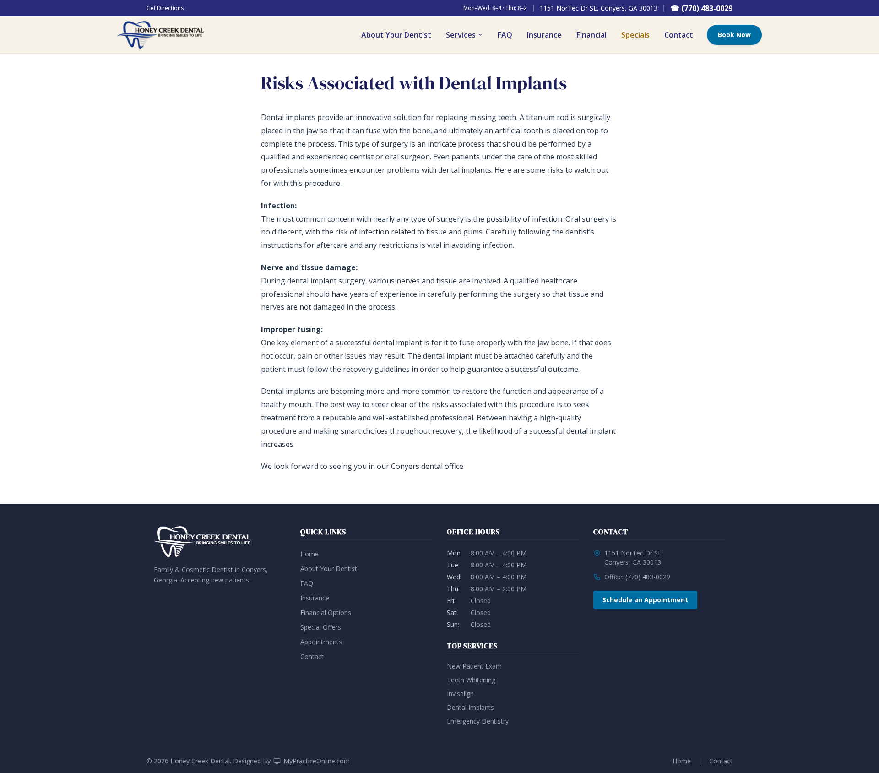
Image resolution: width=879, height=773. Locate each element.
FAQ (505, 35)
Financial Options (325, 612)
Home (309, 554)
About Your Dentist (396, 35)
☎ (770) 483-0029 (701, 8)
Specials (635, 35)
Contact (678, 35)
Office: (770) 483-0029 (637, 576)
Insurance (544, 35)
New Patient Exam (474, 666)
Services (461, 35)
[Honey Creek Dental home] (160, 35)
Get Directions (165, 8)
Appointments (321, 641)
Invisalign (460, 693)
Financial (591, 35)
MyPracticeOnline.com (316, 761)
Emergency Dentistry (478, 721)
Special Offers (320, 627)
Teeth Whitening (471, 679)
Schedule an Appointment (645, 599)
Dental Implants (470, 707)
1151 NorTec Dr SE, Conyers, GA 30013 (598, 8)
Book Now (734, 34)
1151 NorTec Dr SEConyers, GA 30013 (633, 557)
